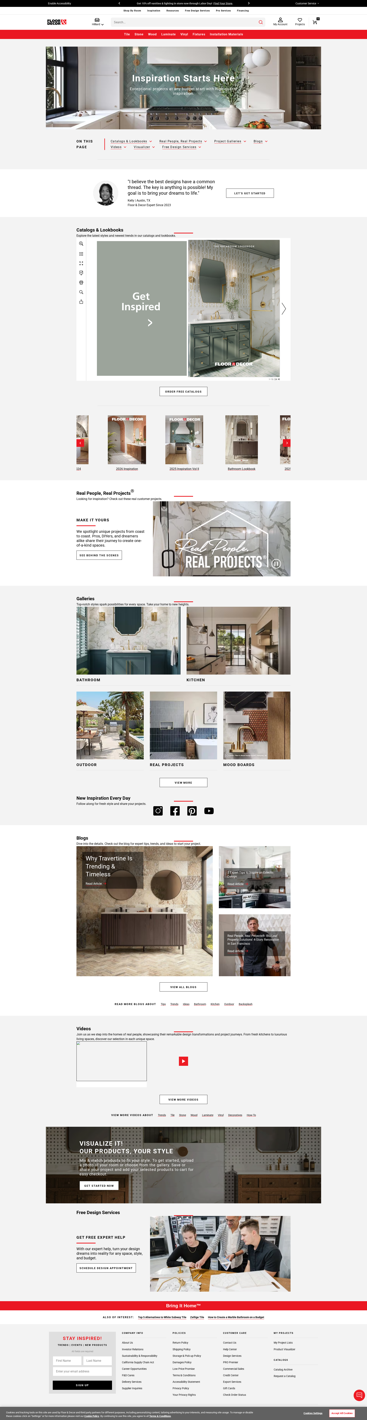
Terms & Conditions (184, 1375)
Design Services (232, 1355)
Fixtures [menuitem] (199, 34)
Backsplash (246, 1004)
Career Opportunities (134, 1368)
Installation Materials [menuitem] (226, 34)
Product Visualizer (284, 1349)
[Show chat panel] (359, 1395)
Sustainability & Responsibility (139, 1355)
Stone (182, 1115)
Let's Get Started (250, 193)
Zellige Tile (197, 1317)
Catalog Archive (283, 1369)
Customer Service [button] (306, 3)
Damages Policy (182, 1362)
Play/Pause (276, 564)
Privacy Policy (181, 1388)
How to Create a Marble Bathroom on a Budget (236, 1317)
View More (183, 782)
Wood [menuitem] (152, 34)
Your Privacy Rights (184, 1394)
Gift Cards (229, 1388)
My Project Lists (283, 1342)
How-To (251, 1115)
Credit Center (231, 1375)
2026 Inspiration (127, 469)
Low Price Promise (184, 1368)
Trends (174, 1004)
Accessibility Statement (186, 1381)
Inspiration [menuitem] (153, 10)
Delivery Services (131, 1381)
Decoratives (235, 1115)
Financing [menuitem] (243, 10)
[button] (97, 22)
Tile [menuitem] (127, 34)
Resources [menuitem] (172, 10)
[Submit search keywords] (260, 22)
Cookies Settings (313, 1413)
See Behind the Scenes (99, 555)
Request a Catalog (285, 1376)
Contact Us (229, 1342)
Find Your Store (222, 3)
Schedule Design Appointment (106, 1268)
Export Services (232, 1381)
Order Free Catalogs (183, 391)
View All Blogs (183, 987)
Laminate (207, 1115)
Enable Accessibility (59, 3)
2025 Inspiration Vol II (184, 469)
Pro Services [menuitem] (223, 10)
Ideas (186, 1004)
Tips (163, 1004)
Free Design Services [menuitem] (197, 10)
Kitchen (215, 1004)
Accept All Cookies (342, 1413)
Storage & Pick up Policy (187, 1355)
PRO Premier (230, 1362)
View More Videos (183, 1099)
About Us (127, 1342)
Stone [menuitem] (139, 34)
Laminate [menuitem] (168, 34)
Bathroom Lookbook (241, 469)
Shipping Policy (182, 1349)
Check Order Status (234, 1394)
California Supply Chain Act (138, 1362)
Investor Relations (132, 1349)
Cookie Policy (91, 1416)
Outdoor (229, 1004)
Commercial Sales (233, 1368)
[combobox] (188, 22)
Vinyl (221, 1115)
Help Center (230, 1349)
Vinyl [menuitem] (184, 34)
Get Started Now (99, 1185)
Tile (173, 1115)
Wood (194, 1115)
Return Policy (180, 1342)
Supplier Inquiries (132, 1388)
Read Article (94, 883)
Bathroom (200, 1004)
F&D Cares (128, 1375)
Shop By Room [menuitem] (132, 10)
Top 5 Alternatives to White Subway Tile (162, 1317)
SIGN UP (82, 1385)
